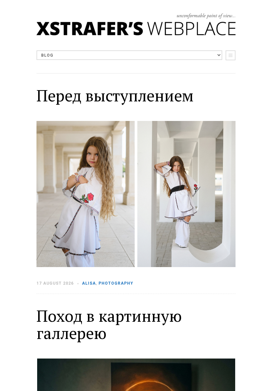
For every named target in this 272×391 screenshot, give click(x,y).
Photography (116, 283)
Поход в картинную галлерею (109, 324)
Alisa (89, 283)
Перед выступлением (114, 95)
